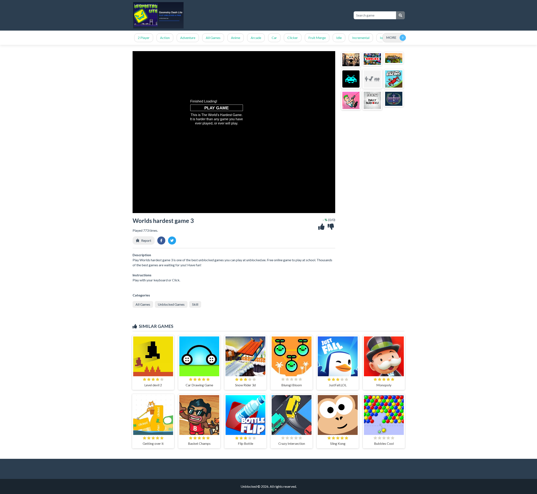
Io (381, 38)
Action (165, 38)
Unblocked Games (171, 304)
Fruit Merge (317, 38)
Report (146, 240)
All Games (213, 38)
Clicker (292, 38)
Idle (339, 38)
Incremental (360, 38)
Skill (195, 304)
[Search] (400, 15)
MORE (391, 37)
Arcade (256, 38)
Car (274, 38)
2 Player (144, 38)
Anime (235, 38)
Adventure (187, 38)
